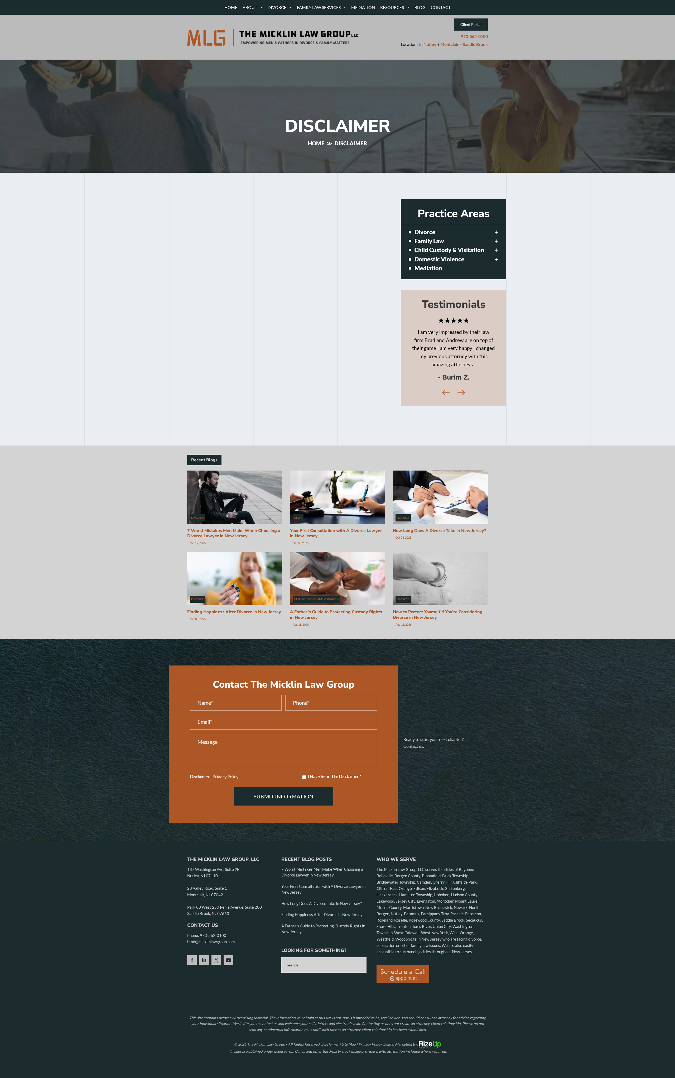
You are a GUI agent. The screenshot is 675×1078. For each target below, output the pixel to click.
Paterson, (473, 945)
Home (230, 7)
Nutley (429, 44)
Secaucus (474, 952)
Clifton (382, 920)
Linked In (204, 992)
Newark (460, 939)
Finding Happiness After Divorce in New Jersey (234, 644)
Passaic (457, 945)
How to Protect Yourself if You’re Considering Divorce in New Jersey (438, 647)
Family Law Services (319, 7)
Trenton (404, 958)
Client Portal (470, 24)
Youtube (228, 992)
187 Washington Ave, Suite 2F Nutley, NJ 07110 (213, 904)
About (250, 7)
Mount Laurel (467, 933)
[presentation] (446, 425)
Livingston (426, 933)
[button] (496, 232)
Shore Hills (386, 958)
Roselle (400, 952)
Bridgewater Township (396, 914)
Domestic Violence (439, 259)
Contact (441, 7)
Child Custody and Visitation (316, 631)
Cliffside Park (465, 914)
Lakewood (385, 933)
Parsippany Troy (435, 945)
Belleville (385, 907)
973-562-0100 (474, 36)
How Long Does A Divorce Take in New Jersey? (439, 563)
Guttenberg (455, 920)
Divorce (277, 7)
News (298, 550)
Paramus (411, 945)
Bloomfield (431, 907)
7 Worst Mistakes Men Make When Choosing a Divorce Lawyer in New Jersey (233, 565)
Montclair (449, 44)
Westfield (385, 971)
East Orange (401, 920)
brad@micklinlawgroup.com (211, 973)
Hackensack (387, 926)
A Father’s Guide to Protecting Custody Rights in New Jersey (336, 647)
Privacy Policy (225, 809)
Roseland (385, 952)
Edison (419, 920)
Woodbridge (406, 971)
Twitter (216, 992)
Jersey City (405, 933)
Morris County (389, 939)
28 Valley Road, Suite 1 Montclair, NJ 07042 (207, 923)
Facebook (192, 992)
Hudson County (464, 926)
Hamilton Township (415, 926)
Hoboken (441, 926)
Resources (392, 7)
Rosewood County (424, 952)
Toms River (421, 958)
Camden (424, 914)
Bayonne (466, 901)
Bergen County (407, 907)
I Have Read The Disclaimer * (334, 808)
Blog (420, 7)
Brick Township (455, 907)
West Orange (461, 964)
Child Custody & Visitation (449, 250)
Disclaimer (200, 809)
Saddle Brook (475, 44)
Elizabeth (435, 920)
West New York (434, 964)
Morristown (413, 939)
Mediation (363, 7)
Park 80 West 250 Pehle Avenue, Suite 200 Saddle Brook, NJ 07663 (224, 942)
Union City (442, 958)
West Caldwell (407, 964)
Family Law (429, 241)
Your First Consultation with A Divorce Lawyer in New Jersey (336, 565)
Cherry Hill (442, 914)
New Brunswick (438, 939)
